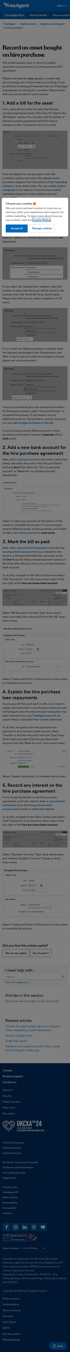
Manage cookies (42, 228)
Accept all (17, 228)
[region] (35, 217)
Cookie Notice (41, 220)
